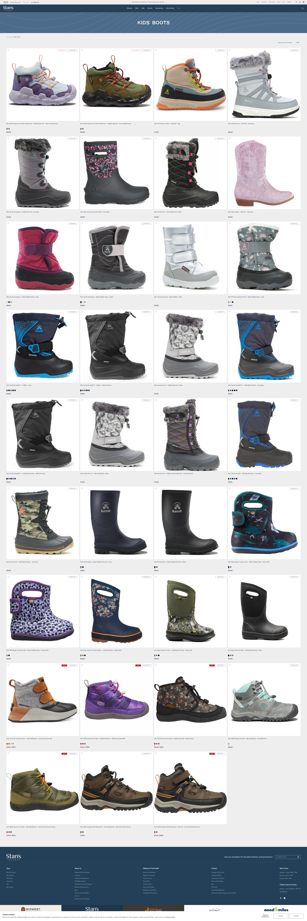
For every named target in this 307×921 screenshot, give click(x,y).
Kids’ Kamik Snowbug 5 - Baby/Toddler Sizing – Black (96, 297)
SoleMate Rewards (80, 881)
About (278, 2)
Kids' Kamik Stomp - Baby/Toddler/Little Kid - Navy (96, 562)
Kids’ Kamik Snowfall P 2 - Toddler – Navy (18, 385)
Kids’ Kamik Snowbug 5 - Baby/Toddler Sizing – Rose (22, 297)
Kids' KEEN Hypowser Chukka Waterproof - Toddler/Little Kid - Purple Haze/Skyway (32, 123)
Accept (281, 916)
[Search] (303, 8)
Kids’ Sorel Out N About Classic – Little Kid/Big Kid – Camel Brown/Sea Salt (29, 739)
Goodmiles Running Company (83, 884)
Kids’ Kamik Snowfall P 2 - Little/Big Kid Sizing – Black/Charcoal (25, 473)
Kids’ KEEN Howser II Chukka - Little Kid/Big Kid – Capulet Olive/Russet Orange (30, 827)
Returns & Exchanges (217, 881)
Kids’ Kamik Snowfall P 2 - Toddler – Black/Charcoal (95, 385)
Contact (289, 2)
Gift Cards (214, 887)
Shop (8, 868)
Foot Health (272, 2)
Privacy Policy (170, 917)
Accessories (159, 8)
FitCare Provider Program (82, 899)
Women (129, 8)
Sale (178, 8)
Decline (296, 916)
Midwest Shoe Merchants (82, 872)
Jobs (258, 2)
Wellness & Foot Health (151, 868)
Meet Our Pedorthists (149, 872)
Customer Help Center (217, 872)
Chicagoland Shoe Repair (150, 893)
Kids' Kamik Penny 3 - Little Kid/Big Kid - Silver (94, 473)
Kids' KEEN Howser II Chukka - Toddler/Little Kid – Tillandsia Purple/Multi (102, 739)
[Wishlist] (300, 2)
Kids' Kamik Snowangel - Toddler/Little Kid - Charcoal (22, 212)
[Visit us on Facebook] (281, 898)
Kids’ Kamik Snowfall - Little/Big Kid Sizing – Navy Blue (244, 473)
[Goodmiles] (35, 2)
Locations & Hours (216, 875)
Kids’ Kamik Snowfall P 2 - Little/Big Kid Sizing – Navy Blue (246, 385)
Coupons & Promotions (217, 878)
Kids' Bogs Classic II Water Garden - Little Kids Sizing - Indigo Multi (100, 650)
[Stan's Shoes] (8, 8)
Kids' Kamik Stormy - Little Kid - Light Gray (241, 123)
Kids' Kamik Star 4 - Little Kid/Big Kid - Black (167, 212)
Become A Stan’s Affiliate (82, 893)
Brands (150, 8)
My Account (9, 887)
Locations (264, 2)
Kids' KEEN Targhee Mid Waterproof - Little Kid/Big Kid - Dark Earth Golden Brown (105, 827)
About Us (78, 868)
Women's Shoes (10, 872)
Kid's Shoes (9, 878)
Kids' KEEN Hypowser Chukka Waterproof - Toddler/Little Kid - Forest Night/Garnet (105, 123)
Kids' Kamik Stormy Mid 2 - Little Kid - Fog (167, 123)
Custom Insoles (147, 878)
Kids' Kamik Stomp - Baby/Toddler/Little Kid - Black (170, 562)
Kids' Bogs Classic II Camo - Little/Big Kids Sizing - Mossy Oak (173, 650)
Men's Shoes (10, 875)
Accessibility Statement (217, 890)
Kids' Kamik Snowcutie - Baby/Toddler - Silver (168, 297)
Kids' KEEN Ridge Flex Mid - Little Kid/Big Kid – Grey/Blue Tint (247, 739)
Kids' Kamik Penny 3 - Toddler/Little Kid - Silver (168, 385)
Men (136, 8)
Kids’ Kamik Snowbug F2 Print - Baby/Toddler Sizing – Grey (246, 297)
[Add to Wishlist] (8, 50)
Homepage (9, 37)
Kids (143, 8)
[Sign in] (296, 2)
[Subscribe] (298, 857)
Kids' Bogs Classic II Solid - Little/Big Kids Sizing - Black (245, 650)
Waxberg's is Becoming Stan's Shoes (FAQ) (223, 893)
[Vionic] (26, 2)
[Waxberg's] (15, 2)
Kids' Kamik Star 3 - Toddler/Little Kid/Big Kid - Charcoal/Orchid (173, 473)
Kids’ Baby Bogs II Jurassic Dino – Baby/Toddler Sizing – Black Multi (249, 562)
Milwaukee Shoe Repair (150, 890)
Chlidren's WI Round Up (82, 878)
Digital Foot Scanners (149, 875)
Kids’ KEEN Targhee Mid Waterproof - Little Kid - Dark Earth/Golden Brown (177, 827)
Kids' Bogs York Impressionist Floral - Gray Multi (94, 212)
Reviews (77, 896)
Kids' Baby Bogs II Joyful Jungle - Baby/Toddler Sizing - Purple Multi (27, 650)
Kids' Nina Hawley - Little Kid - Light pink (240, 212)
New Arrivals (170, 8)
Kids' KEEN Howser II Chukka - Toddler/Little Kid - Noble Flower (173, 739)
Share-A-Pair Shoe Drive (82, 887)
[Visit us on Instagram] (285, 898)
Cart (7, 884)
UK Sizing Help (147, 884)
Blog (283, 2)
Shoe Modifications (148, 887)
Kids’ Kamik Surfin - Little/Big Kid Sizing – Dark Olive (22, 562)
